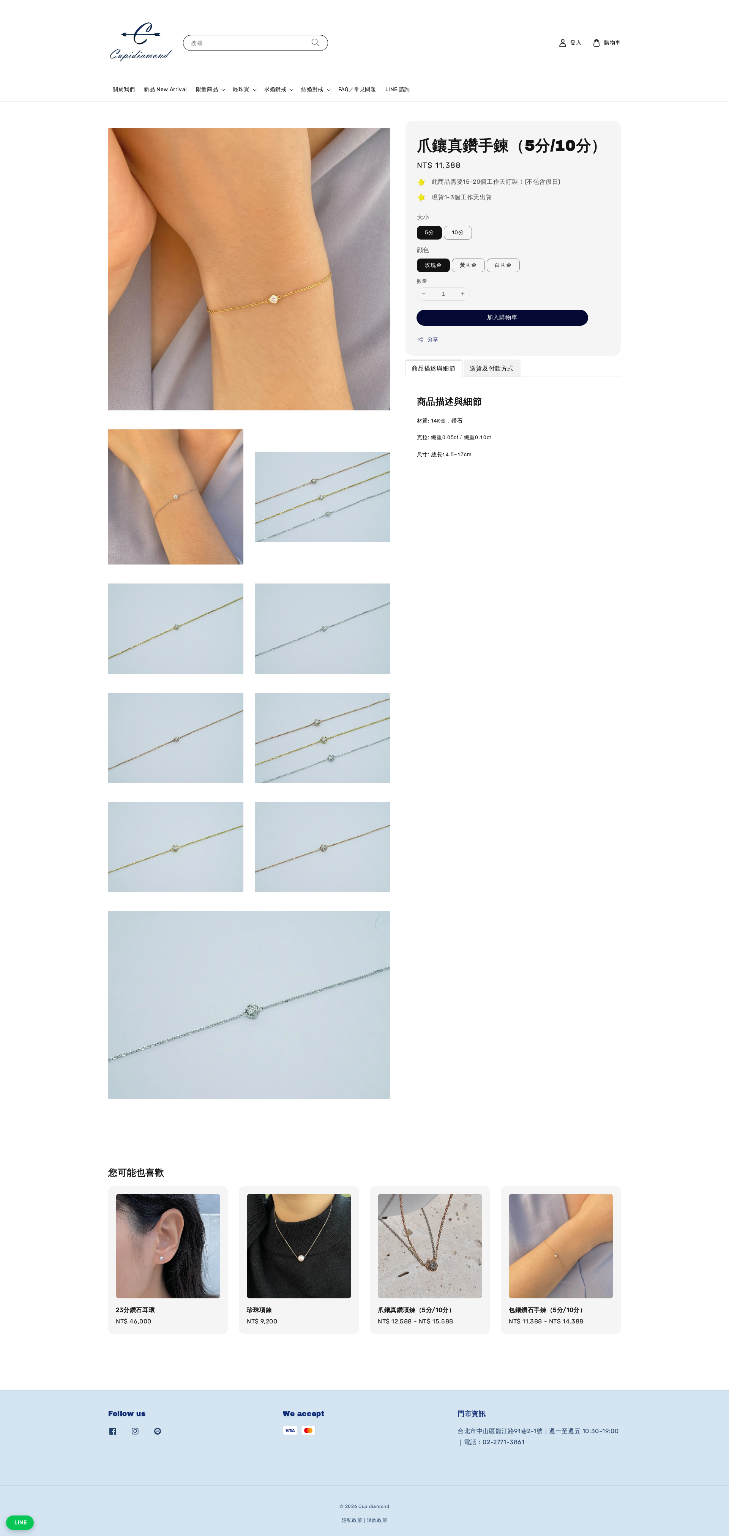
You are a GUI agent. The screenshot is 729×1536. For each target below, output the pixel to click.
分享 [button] (433, 339)
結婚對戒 (312, 89)
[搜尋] (315, 42)
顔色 (423, 250)
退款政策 (377, 1520)
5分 (429, 233)
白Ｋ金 (503, 265)
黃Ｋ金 (468, 265)
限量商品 (207, 89)
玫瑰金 (433, 265)
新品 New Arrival (165, 89)
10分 (458, 233)
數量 (422, 281)
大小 (423, 217)
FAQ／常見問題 (357, 89)
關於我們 (124, 89)
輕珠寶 (241, 89)
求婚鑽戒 (275, 89)
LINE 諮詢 (397, 89)
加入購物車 (502, 317)
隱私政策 (352, 1520)
